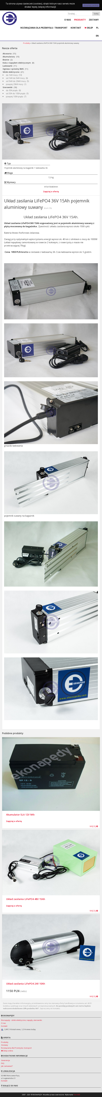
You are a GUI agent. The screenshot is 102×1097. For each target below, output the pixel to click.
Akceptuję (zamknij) (91, 5)
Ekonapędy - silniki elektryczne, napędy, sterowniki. (21, 1020)
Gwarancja (5, 1060)
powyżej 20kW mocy (14, 84)
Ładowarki (7, 66)
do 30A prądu (12, 90)
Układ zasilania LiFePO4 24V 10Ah (25, 983)
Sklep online (8, 1051)
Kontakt (76, 27)
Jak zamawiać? (7, 1066)
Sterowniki (7, 87)
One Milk (77, 1095)
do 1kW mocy (12, 75)
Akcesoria (7, 53)
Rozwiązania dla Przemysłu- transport (43, 27)
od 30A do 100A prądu (15, 93)
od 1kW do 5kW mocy (15, 78)
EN (97, 35)
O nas (67, 19)
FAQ (2, 1063)
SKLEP (89, 27)
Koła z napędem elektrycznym (17, 63)
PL (97, 27)
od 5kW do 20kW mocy (16, 81)
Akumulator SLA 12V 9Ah (20, 814)
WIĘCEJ (93, 826)
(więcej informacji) (47, 6)
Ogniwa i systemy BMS (13, 69)
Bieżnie (6, 59)
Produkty (80, 19)
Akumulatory (9, 56)
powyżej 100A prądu (14, 96)
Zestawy (94, 19)
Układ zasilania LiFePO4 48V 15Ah (25, 899)
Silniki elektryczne (11, 72)
